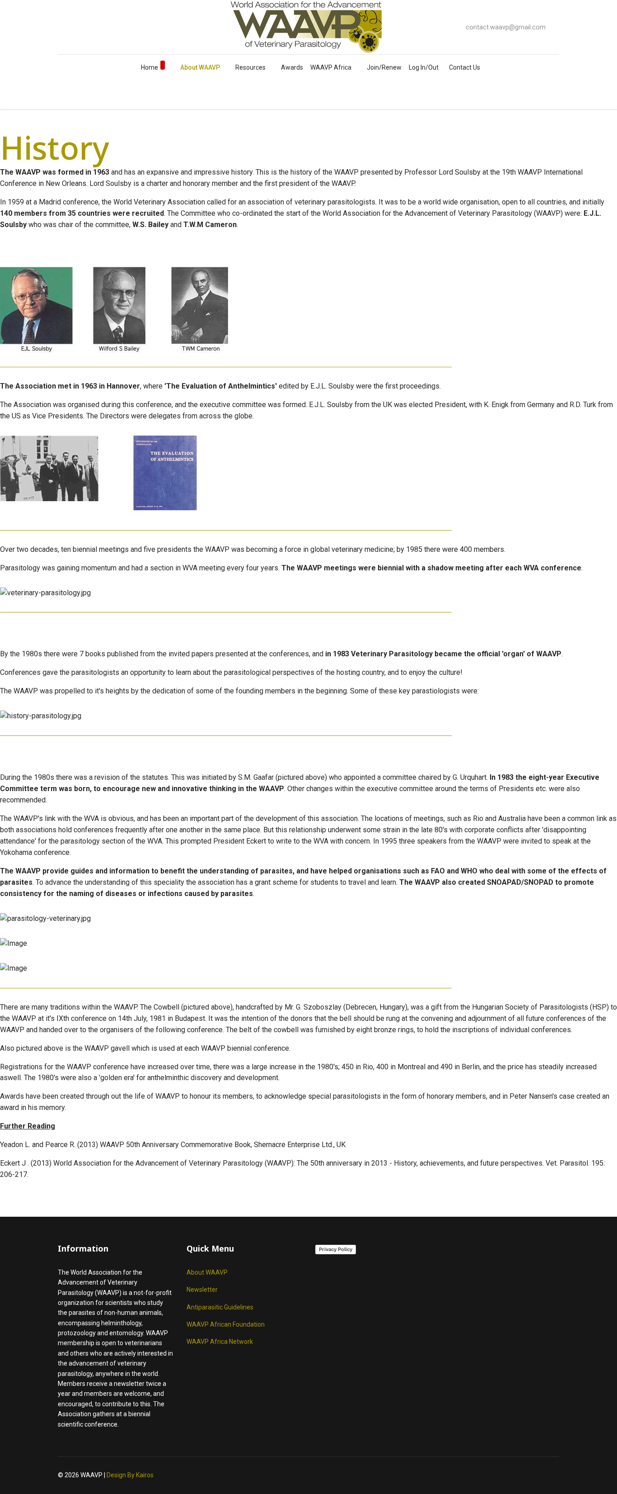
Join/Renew (384, 67)
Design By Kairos (130, 1475)
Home (149, 67)
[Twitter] (75, 27)
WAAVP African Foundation (226, 1324)
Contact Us (464, 67)
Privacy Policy (335, 1249)
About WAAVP (200, 67)
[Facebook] (60, 27)
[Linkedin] (89, 27)
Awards (292, 67)
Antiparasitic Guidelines (220, 1307)
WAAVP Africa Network (220, 1341)
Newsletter (202, 1289)
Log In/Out (424, 67)
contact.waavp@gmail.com (506, 27)
